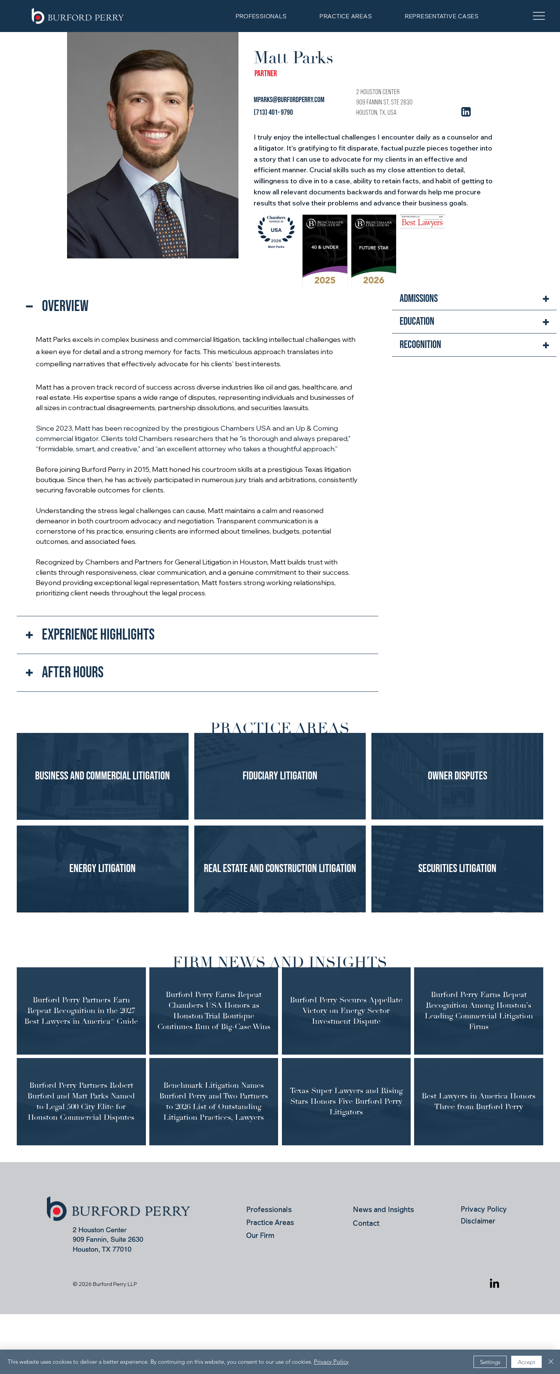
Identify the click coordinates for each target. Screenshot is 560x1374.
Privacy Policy (331, 1361)
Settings (490, 1362)
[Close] (550, 1362)
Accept (526, 1362)
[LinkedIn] (494, 1284)
